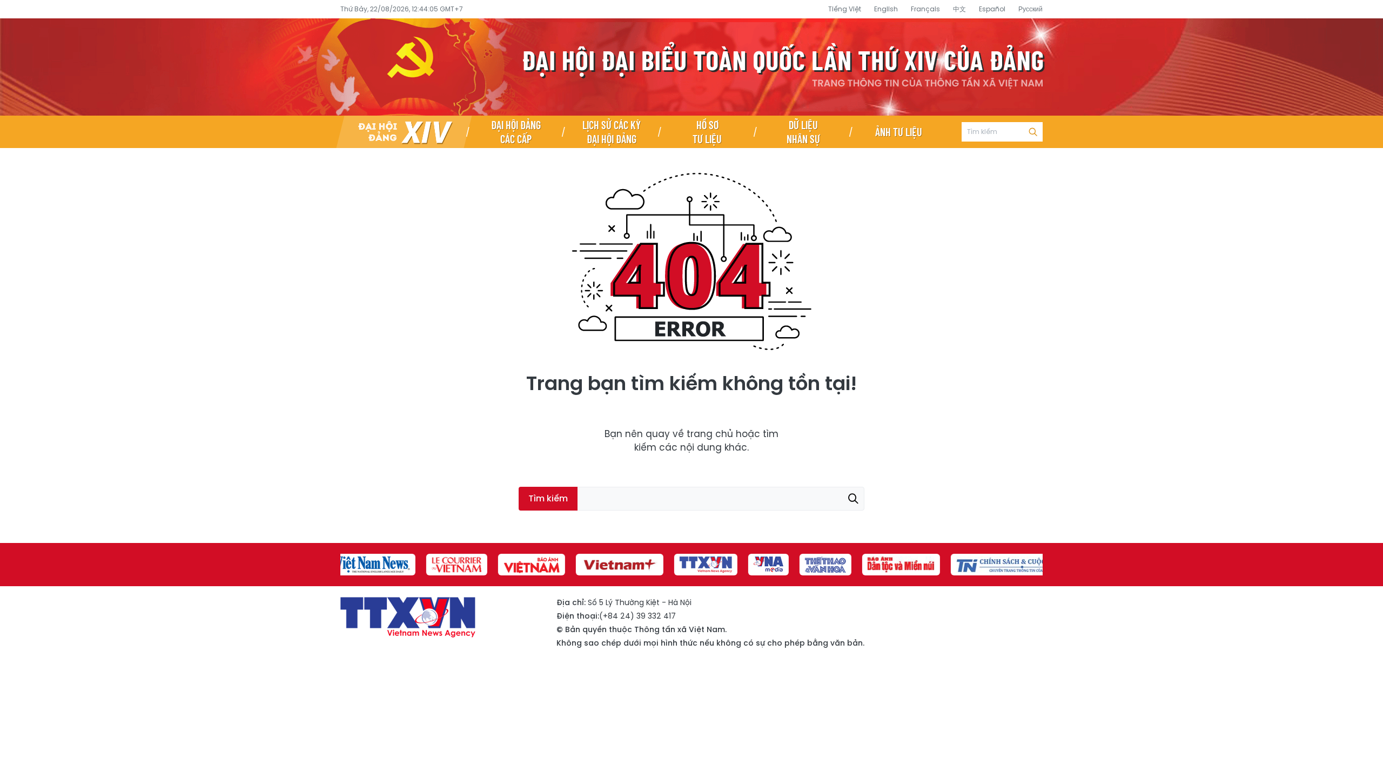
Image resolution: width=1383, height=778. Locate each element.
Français (925, 9)
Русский (1030, 9)
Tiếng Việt (844, 9)
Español (992, 9)
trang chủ (710, 433)
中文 (959, 9)
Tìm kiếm (1033, 132)
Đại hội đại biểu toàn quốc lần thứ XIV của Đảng (691, 67)
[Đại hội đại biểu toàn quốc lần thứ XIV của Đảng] (404, 132)
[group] (370, 564)
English (886, 9)
